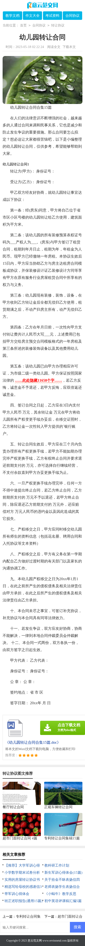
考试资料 (52, 15)
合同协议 (72, 15)
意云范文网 (35, 940)
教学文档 (12, 15)
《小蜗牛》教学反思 (60, 894)
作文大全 (33, 15)
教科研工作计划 (56, 865)
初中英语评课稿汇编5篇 (63, 901)
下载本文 (69, 47)
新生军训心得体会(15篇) (63, 872)
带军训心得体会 (16, 894)
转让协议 (57, 25)
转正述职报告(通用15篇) (23, 901)
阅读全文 (53, 47)
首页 (23, 25)
